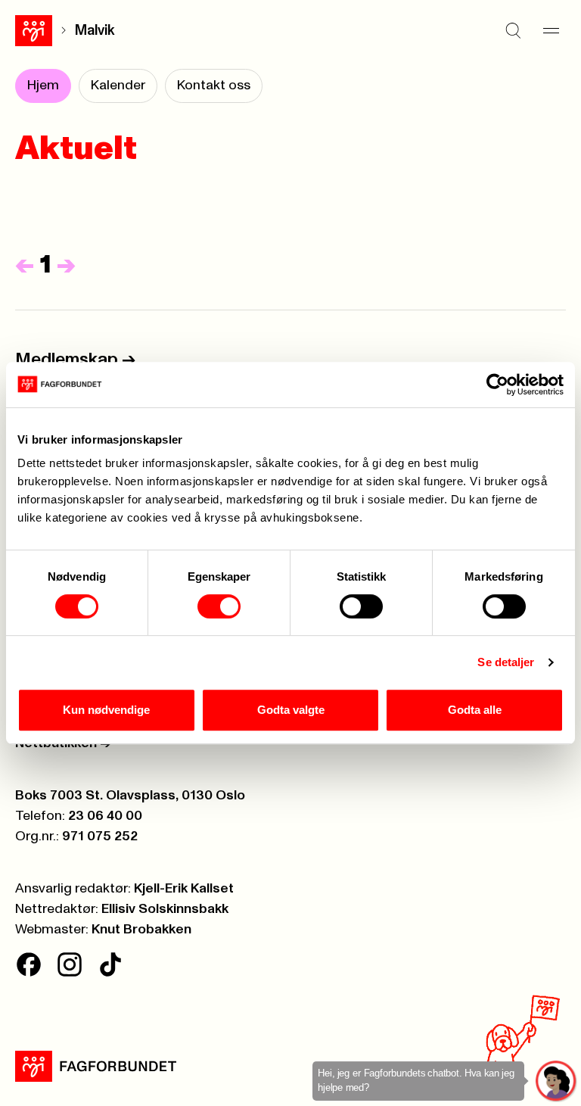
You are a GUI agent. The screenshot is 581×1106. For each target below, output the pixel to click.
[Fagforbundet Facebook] (28, 964)
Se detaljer (505, 662)
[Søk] (513, 30)
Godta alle (475, 709)
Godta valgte (291, 709)
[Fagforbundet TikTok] (110, 964)
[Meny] (551, 30)
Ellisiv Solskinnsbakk (164, 909)
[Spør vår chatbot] (556, 1081)
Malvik (95, 30)
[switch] (219, 606)
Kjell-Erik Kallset (184, 889)
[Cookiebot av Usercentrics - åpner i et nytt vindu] (497, 384)
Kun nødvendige (106, 709)
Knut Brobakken (141, 929)
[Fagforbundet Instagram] (69, 964)
